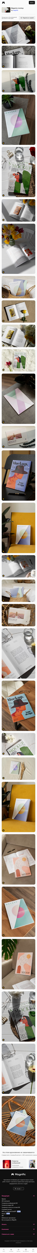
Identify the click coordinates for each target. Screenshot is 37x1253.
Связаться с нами (8, 1234)
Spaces (4, 1199)
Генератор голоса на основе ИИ (11, 1207)
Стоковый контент (7, 1209)
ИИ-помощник (6, 1201)
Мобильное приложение (8, 1218)
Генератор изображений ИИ (10, 1203)
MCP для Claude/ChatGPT (11, 1211)
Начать (4, 1224)
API (3, 1215)
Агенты (5, 1213)
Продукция (5, 1196)
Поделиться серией (28, 18)
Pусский (18, 1188)
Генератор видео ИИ (7, 1205)
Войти (32, 2)
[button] (18, 1188)
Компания (5, 1229)
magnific (15, 10)
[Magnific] (3, 2)
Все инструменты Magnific (9, 1220)
